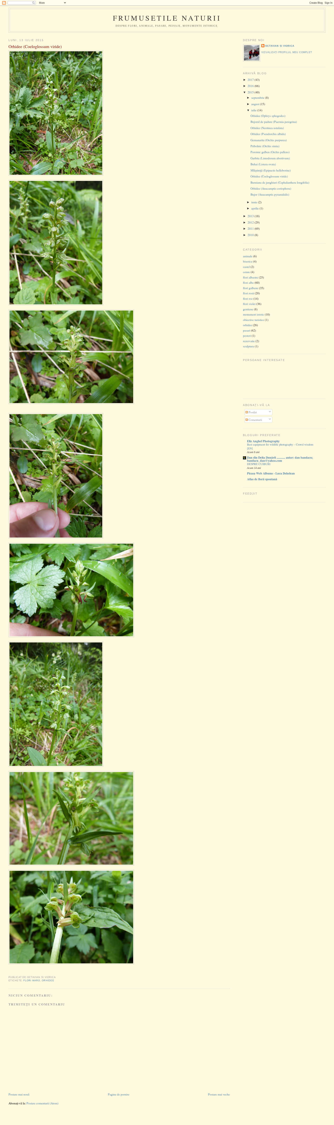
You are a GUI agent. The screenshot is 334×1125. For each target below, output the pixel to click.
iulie (254, 110)
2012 (251, 222)
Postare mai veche (219, 1094)
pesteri (247, 335)
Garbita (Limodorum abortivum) (270, 158)
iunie (254, 202)
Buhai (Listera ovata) (263, 164)
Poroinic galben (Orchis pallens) (270, 152)
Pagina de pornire (118, 1094)
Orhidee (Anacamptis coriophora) (270, 188)
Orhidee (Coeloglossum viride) (35, 46)
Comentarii (255, 420)
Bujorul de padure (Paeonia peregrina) (273, 122)
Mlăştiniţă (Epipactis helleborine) (270, 170)
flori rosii (248, 293)
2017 (251, 80)
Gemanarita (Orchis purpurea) (268, 140)
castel (246, 267)
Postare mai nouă (19, 1094)
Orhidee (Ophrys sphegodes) (267, 116)
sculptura (248, 346)
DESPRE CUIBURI (258, 464)
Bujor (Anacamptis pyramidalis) (269, 194)
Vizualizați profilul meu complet (286, 52)
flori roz (248, 298)
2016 (251, 86)
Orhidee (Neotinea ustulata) (267, 128)
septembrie (258, 97)
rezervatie (249, 341)
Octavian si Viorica (279, 46)
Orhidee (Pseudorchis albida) (268, 134)
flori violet (249, 304)
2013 (251, 216)
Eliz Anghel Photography (263, 441)
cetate (246, 272)
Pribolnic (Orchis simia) (264, 146)
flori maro (31, 980)
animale (247, 256)
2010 (251, 235)
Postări (252, 412)
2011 (251, 228)
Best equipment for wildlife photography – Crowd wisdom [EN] (280, 446)
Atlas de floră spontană (262, 479)
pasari (246, 330)
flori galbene (250, 288)
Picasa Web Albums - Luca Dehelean (271, 473)
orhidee (48, 980)
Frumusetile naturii (167, 18)
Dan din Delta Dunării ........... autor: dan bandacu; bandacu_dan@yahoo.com (280, 459)
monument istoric (253, 314)
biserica (247, 261)
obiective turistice (253, 320)
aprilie (255, 208)
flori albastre (250, 277)
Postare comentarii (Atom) (42, 1103)
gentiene (248, 309)
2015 (251, 92)
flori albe (248, 282)
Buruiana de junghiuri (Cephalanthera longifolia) (279, 182)
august (255, 104)
